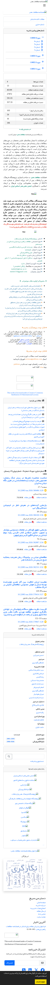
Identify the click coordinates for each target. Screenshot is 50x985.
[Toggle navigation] (26, 5)
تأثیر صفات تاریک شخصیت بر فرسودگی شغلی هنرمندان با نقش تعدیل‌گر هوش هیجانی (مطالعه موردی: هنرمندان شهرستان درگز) (26, 460)
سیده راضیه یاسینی (36, 697)
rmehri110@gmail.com (18, 271)
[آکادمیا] (25, 813)
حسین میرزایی (38, 655)
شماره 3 (37, 44)
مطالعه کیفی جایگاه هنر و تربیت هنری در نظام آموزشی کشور (26, 435)
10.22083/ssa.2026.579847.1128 (30, 622)
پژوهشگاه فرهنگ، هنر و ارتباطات (31, 644)
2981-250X (11, 738)
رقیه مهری (40, 712)
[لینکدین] (25, 817)
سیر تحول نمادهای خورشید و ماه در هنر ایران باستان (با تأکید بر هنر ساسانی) (26, 409)
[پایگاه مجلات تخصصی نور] (25, 804)
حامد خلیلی (40, 727)
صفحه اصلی (41, 902)
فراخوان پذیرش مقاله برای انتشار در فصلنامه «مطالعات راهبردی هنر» (26, 927)
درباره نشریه (41, 905)
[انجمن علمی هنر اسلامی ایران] (25, 776)
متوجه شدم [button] (41, 981)
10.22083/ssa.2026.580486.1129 (30, 490)
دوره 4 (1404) (35, 38)
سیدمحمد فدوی (38, 684)
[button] (33, 976)
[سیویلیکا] (25, 822)
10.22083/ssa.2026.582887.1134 (30, 542)
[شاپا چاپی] (25, 785)
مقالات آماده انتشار (37, 19)
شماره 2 (37, 47)
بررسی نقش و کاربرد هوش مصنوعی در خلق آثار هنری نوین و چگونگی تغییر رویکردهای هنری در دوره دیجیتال (25, 450)
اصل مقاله (24, 497)
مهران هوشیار (38, 694)
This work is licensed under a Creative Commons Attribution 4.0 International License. (25, 394)
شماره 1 (37, 50)
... (43, 844)
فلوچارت (29, 343)
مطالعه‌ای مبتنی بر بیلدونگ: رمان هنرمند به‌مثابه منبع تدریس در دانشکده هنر (25, 558)
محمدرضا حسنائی (37, 680)
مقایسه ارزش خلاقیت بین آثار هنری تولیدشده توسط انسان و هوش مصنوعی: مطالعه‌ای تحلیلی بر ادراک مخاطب (25, 584)
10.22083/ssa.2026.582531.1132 (30, 567)
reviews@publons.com (33, 359)
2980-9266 (10, 741)
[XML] (41, 474)
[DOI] (25, 827)
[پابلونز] (25, 836)
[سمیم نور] (25, 831)
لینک (42, 367)
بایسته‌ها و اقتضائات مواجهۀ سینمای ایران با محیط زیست (26, 442)
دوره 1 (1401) (35, 69)
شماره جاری (40, 24)
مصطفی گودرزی (38, 662)
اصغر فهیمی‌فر (38, 687)
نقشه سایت (41, 917)
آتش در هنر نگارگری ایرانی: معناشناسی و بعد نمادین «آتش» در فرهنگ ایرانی (26, 415)
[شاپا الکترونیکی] (25, 790)
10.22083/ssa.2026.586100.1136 (30, 515)
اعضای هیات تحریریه (38, 908)
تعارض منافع (24, 339)
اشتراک (9, 963)
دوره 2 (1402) (35, 62)
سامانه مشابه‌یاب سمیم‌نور (22, 336)
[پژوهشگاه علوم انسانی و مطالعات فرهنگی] (25, 799)
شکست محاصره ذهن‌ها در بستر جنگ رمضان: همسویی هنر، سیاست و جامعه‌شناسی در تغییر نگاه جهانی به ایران (25, 480)
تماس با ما (42, 914)
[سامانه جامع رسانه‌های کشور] (25, 781)
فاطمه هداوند (39, 720)
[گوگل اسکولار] (25, 808)
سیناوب (38, 336)
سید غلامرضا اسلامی (36, 670)
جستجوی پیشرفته (37, 761)
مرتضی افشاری (38, 673)
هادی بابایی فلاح (38, 705)
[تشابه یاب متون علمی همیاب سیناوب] (25, 840)
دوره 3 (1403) (35, 56)
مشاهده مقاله (42, 497)
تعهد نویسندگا (24, 341)
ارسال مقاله (41, 911)
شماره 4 (37, 41)
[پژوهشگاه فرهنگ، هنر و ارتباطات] (25, 794)
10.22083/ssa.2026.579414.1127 (30, 594)
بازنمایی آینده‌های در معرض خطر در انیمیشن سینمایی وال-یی (25, 506)
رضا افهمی (40, 677)
